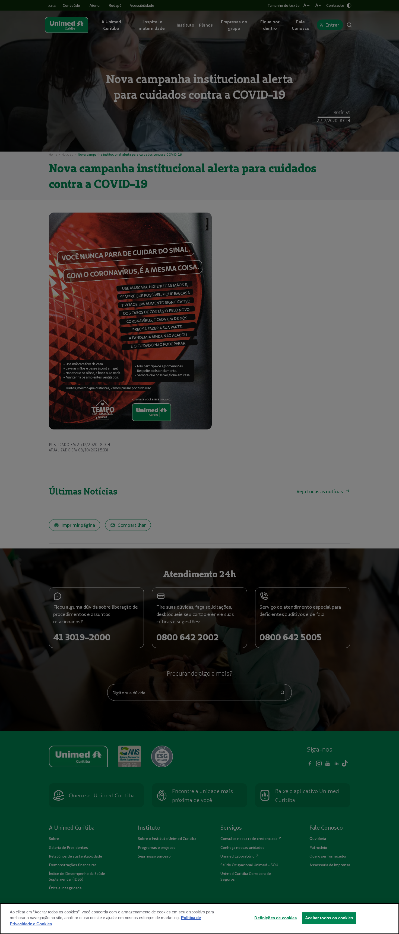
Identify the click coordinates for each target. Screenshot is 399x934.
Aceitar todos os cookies (329, 918)
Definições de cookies (275, 918)
